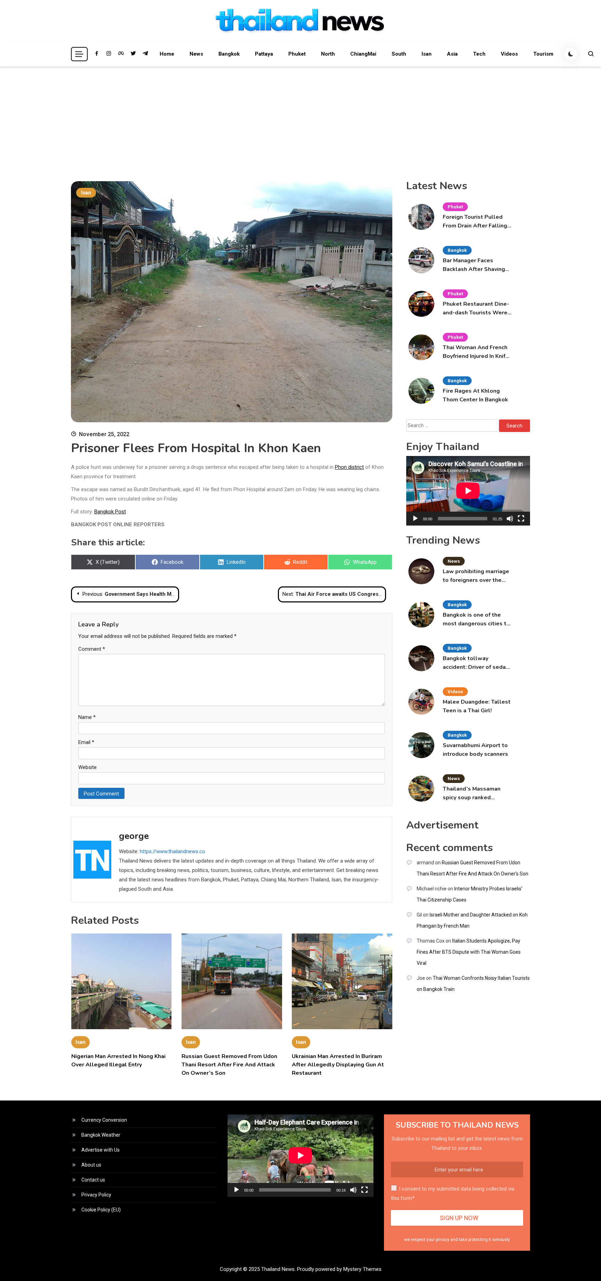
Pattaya (264, 54)
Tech (479, 54)
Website (87, 767)
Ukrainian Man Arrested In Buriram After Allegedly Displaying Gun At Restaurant (338, 1064)
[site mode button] (570, 54)
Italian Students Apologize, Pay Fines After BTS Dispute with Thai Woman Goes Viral (469, 952)
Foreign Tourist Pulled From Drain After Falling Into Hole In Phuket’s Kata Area (475, 221)
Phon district (349, 467)
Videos (509, 54)
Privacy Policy (96, 1195)
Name (87, 717)
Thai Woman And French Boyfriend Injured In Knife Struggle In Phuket (476, 352)
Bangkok (229, 54)
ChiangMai (363, 54)
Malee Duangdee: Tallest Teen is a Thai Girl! (477, 706)
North (328, 54)
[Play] (415, 518)
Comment (91, 649)
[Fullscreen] (521, 518)
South (399, 54)
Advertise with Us (100, 1150)
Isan (427, 54)
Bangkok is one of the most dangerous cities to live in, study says (476, 619)
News (196, 54)
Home (167, 54)
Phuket (297, 54)
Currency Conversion (104, 1120)
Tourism (543, 54)
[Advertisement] (300, 118)
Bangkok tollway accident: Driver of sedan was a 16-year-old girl (476, 663)
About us (91, 1165)
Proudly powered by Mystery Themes (339, 1269)
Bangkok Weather (100, 1135)
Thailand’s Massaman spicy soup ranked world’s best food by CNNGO (471, 793)
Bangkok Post (110, 512)
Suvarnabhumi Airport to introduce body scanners (475, 750)
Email (86, 742)
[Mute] (509, 518)
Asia (452, 54)
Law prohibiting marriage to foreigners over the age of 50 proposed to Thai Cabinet (476, 576)
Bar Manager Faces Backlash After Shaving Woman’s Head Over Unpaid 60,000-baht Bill (475, 265)
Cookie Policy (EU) (101, 1209)
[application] (468, 491)
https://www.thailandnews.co (172, 851)
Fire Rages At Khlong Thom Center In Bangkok (475, 395)
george (134, 836)
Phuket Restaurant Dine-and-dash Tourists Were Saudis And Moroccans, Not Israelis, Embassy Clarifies (476, 308)
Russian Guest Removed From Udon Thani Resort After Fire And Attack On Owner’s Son (229, 1064)
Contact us (93, 1180)
